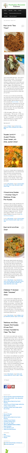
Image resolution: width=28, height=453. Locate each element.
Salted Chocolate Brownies (10, 429)
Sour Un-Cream (15, 101)
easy (20, 126)
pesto (15, 220)
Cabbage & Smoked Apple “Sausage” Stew (11, 292)
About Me (10, 10)
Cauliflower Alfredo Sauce (9, 421)
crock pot (17, 126)
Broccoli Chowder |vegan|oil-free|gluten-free (13, 396)
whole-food (9, 283)
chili (21, 374)
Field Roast (7, 316)
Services (5, 16)
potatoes (12, 316)
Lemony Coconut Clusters (9, 420)
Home (5, 10)
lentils (7, 185)
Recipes (5, 13)
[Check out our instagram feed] (13, 386)
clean (5, 281)
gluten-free (6, 127)
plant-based (12, 282)
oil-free (10, 127)
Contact (19, 10)
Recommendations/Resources (15, 13)
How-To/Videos (7, 436)
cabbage (19, 315)
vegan (20, 127)
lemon (19, 281)
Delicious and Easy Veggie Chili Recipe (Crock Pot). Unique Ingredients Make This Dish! (11, 327)
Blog (15, 10)
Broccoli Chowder (8, 414)
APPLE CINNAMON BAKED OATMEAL (12, 424)
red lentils (14, 127)
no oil (5, 282)
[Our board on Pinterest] (9, 386)
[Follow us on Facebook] (5, 386)
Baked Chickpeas (7, 426)
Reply (20, 375)
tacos (17, 127)
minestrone (11, 220)
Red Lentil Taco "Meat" (9, 423)
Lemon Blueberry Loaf (9, 427)
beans (18, 374)
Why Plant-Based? (13, 16)
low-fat (7, 220)
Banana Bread (7, 415)
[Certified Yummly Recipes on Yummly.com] (13, 442)
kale (16, 281)
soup (13, 185)
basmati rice (19, 280)
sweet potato (17, 185)
